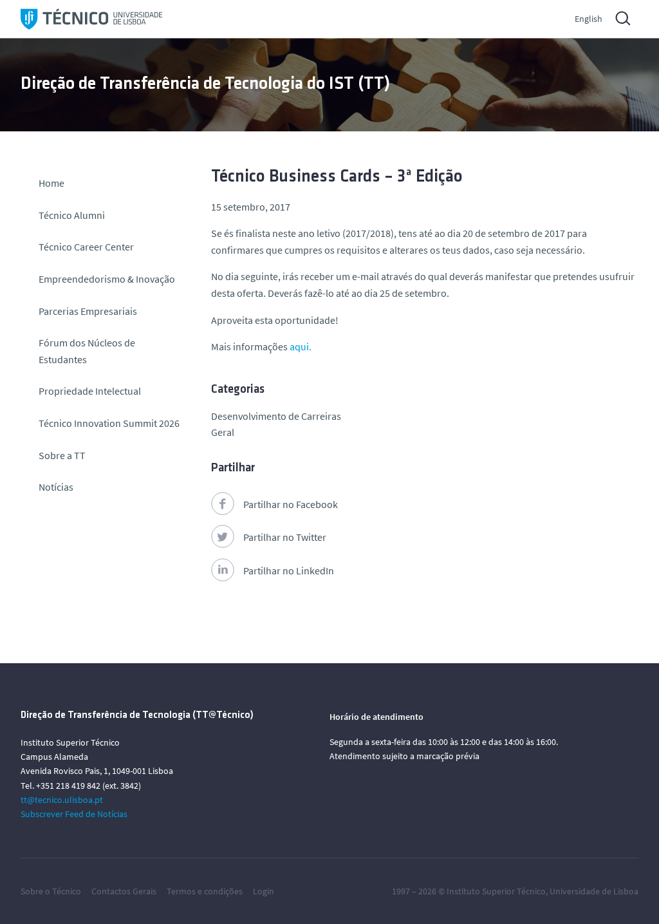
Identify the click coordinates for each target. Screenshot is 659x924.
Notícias (56, 486)
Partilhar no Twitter (284, 537)
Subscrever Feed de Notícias (74, 814)
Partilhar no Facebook (290, 504)
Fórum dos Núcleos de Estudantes (87, 351)
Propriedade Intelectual (90, 390)
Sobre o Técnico (51, 891)
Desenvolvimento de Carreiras (276, 416)
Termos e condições (205, 891)
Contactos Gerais (123, 891)
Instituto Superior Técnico (496, 891)
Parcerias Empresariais (88, 311)
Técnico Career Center (87, 246)
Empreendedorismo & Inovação (107, 278)
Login (263, 891)
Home (51, 182)
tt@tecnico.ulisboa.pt (62, 800)
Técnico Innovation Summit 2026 (109, 423)
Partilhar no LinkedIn (288, 570)
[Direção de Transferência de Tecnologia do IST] (91, 19)
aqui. (300, 346)
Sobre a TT (62, 455)
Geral (222, 432)
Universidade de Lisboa (594, 891)
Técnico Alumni (72, 215)
